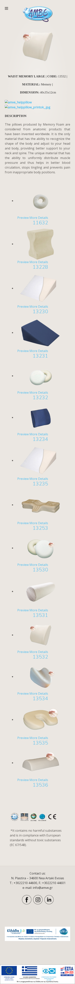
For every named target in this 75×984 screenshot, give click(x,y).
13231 (40, 356)
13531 (40, 615)
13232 (40, 397)
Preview (23, 218)
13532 (40, 657)
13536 (40, 785)
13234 (40, 439)
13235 (40, 483)
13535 (40, 743)
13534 (40, 698)
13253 (40, 528)
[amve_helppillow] (18, 102)
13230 (40, 311)
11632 (40, 222)
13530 (40, 569)
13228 (40, 267)
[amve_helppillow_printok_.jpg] (27, 107)
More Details (38, 218)
